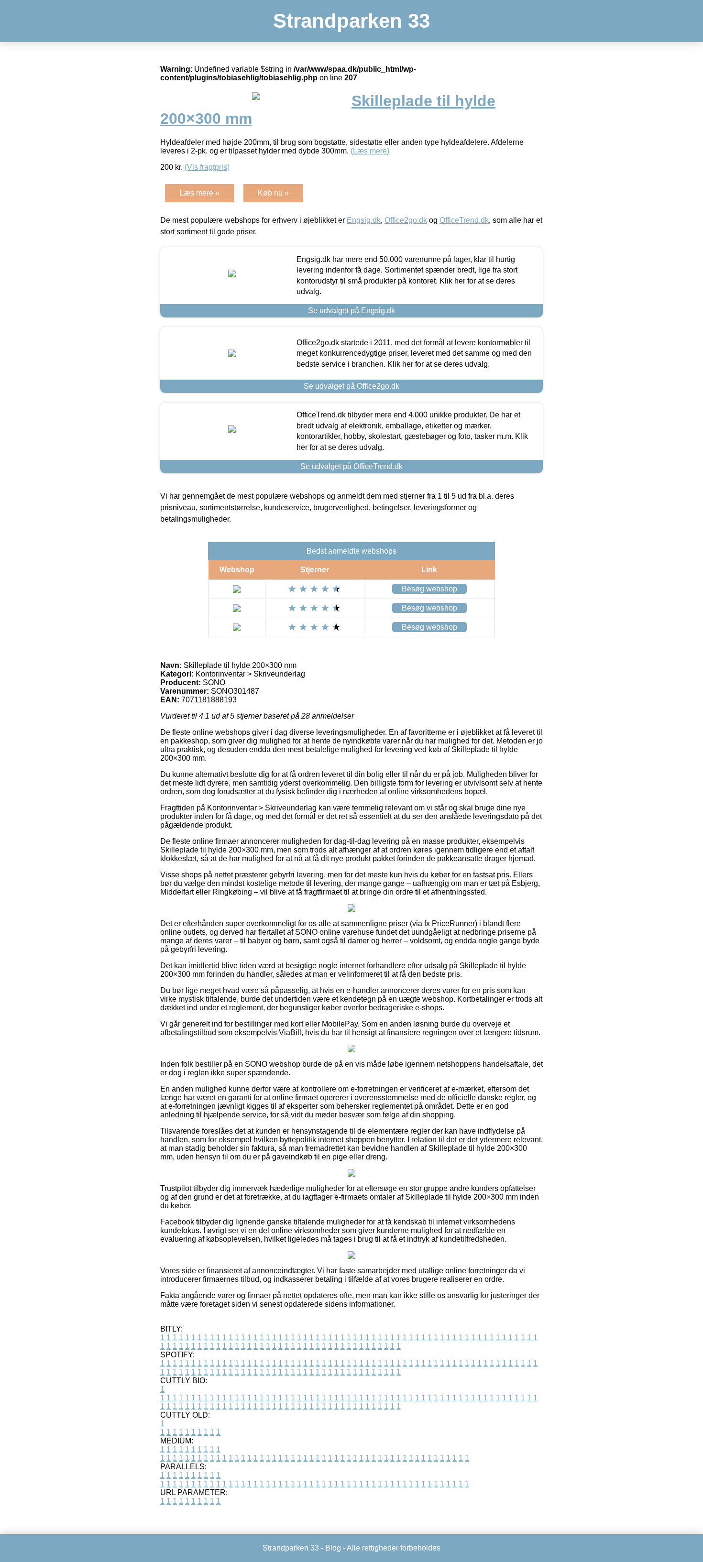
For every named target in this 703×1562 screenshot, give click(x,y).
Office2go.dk (405, 220)
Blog (333, 1548)
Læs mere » (199, 193)
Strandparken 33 (351, 21)
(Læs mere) (370, 151)
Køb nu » (273, 193)
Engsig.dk (364, 220)
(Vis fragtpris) (207, 167)
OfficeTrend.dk (464, 220)
